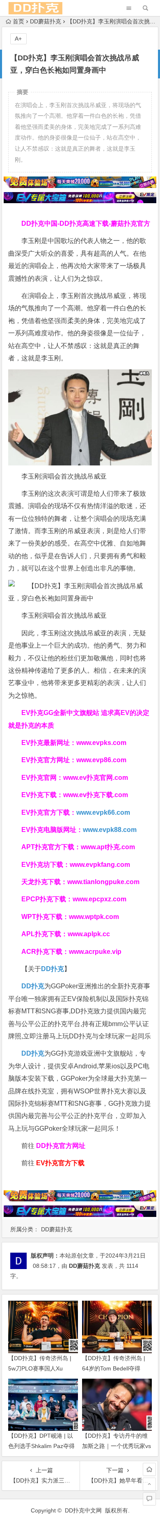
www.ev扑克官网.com (95, 777)
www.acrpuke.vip (95, 951)
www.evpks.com (101, 742)
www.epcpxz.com (99, 899)
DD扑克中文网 (83, 1510)
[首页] (149, 1469)
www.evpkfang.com (100, 864)
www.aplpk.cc (89, 933)
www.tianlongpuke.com (103, 881)
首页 (18, 21)
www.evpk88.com (110, 829)
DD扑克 (32, 1053)
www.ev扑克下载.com (95, 794)
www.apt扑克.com (109, 846)
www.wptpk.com (94, 916)
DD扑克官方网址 (60, 1145)
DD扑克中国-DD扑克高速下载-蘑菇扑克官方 (85, 223)
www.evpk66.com (103, 812)
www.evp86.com (101, 759)
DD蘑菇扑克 (45, 21)
